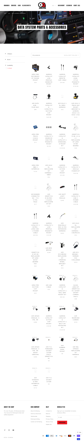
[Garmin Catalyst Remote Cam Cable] (62, 67)
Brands (7, 5)
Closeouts (26, 5)
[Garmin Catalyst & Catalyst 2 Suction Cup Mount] (49, 96)
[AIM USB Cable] (49, 278)
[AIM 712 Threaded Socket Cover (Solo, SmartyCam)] (49, 340)
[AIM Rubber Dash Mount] (62, 339)
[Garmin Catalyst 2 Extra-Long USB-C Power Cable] (35, 216)
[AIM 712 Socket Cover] (49, 371)
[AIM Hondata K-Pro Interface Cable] (35, 371)
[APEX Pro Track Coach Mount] (35, 127)
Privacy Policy (49, 419)
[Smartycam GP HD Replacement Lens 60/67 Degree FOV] (35, 245)
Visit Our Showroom (36, 413)
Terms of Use (49, 421)
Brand (8, 59)
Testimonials (34, 416)
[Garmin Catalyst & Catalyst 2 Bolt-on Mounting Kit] (62, 309)
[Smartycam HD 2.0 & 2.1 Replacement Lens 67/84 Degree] (76, 127)
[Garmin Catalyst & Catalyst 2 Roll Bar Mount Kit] (62, 278)
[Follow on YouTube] (13, 430)
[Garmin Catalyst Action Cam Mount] (49, 309)
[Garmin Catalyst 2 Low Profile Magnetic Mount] (49, 216)
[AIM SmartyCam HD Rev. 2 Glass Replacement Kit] (49, 187)
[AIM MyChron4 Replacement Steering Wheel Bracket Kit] (62, 245)
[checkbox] (15, 68)
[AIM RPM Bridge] (49, 243)
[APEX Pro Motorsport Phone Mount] (35, 67)
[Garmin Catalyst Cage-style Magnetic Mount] (76, 67)
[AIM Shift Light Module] (62, 187)
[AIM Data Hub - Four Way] (35, 96)
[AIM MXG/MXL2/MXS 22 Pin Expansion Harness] (62, 216)
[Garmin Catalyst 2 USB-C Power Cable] (76, 187)
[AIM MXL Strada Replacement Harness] (76, 340)
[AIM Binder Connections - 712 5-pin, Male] (35, 187)
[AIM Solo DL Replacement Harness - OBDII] (49, 158)
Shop (9, 13)
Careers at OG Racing (36, 421)
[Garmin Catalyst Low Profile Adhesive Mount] (49, 67)
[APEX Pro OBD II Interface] (35, 158)
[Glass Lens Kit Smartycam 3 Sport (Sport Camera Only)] (76, 278)
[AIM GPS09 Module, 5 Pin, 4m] (35, 309)
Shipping (48, 416)
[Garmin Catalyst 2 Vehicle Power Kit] (76, 158)
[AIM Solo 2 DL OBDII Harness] (62, 96)
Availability (10, 65)
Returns (48, 413)
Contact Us (49, 411)
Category (9, 53)
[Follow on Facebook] (5, 430)
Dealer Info (49, 424)
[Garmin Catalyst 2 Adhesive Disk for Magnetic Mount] (49, 127)
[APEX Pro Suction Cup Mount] (35, 278)
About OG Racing (35, 411)
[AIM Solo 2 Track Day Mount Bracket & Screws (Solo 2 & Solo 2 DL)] (76, 96)
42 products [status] (36, 55)
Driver (13, 5)
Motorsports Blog (35, 419)
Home (5, 13)
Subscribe (62, 422)
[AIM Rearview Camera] (76, 309)
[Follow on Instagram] (9, 430)
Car (19, 5)
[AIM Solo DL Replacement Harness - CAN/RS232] (76, 216)
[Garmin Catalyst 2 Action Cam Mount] (62, 158)
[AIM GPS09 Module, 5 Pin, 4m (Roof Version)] (35, 340)
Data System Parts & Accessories (19, 13)
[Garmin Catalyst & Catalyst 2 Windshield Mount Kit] (62, 127)
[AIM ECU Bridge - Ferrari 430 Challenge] (76, 245)
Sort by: (70, 55)
